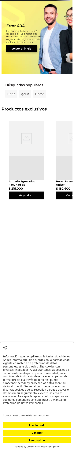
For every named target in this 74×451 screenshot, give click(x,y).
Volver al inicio (21, 48)
